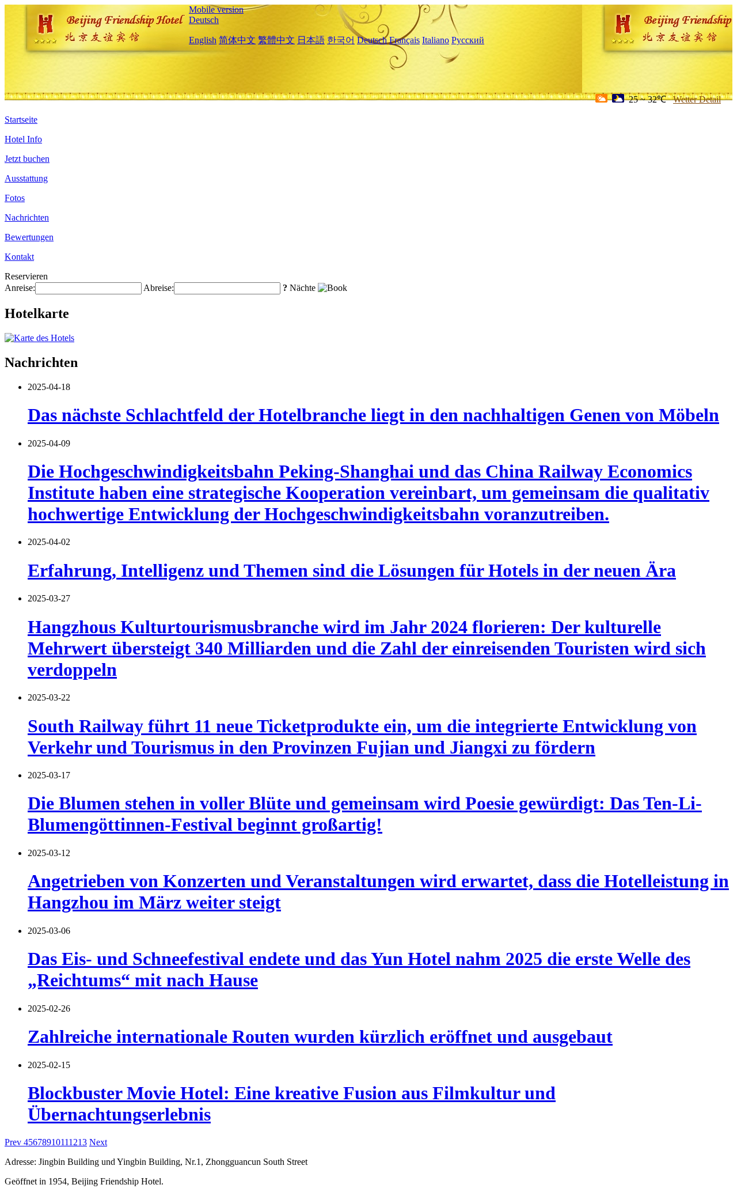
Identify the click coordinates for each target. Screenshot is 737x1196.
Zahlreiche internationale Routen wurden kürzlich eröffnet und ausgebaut (320, 1036)
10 (55, 1142)
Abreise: (158, 288)
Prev (14, 1142)
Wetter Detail (697, 99)
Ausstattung (26, 178)
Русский (467, 40)
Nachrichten (27, 217)
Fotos (15, 198)
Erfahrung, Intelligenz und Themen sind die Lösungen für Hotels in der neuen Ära (352, 570)
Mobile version (216, 9)
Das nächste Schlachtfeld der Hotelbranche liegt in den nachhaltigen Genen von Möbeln (373, 414)
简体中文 (237, 40)
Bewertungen (29, 237)
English (202, 40)
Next (98, 1142)
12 (73, 1142)
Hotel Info (23, 139)
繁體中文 (276, 40)
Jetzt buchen (27, 159)
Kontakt (19, 257)
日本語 (311, 40)
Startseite (21, 119)
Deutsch (204, 20)
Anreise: (20, 288)
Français (404, 40)
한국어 (341, 40)
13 (82, 1142)
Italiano (435, 40)
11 (64, 1142)
